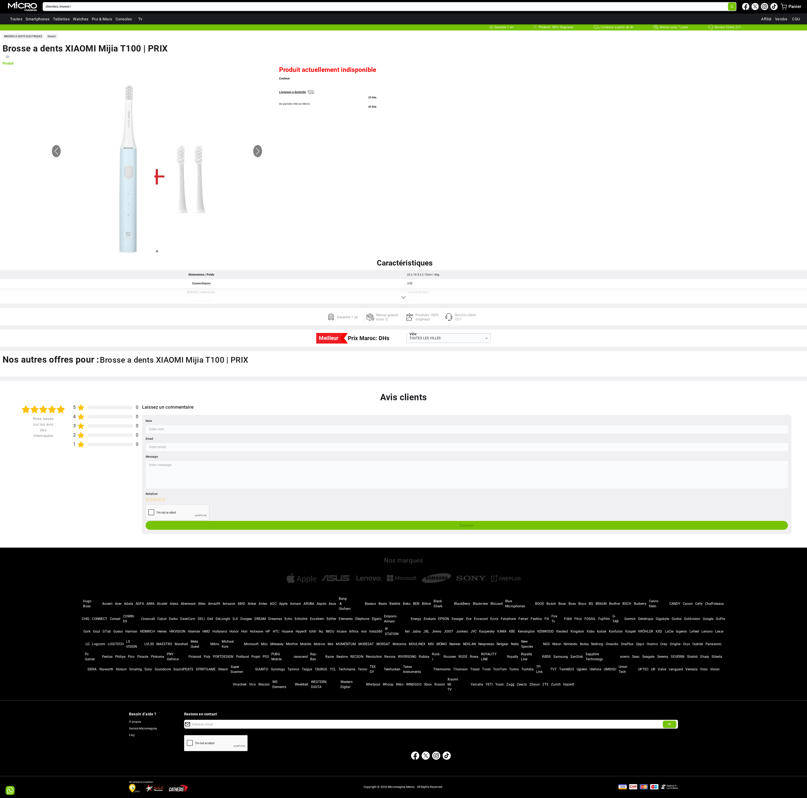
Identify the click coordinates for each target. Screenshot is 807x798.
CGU (796, 19)
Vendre (781, 19)
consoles (124, 19)
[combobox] (386, 7)
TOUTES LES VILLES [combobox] (425, 338)
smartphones (38, 19)
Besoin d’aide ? (142, 714)
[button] (23, 36)
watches (80, 19)
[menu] (784, 6)
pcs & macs (102, 19)
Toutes (16, 19)
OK (669, 724)
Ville (413, 334)
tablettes (61, 19)
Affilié (766, 19)
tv (140, 19)
